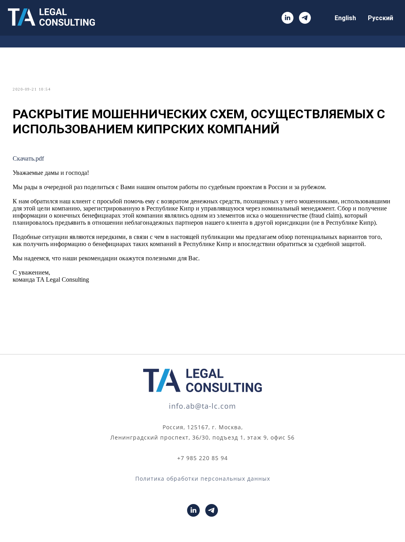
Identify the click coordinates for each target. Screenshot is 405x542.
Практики (189, 14)
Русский (380, 18)
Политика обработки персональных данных (202, 478)
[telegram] (305, 18)
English (345, 18)
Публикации (234, 14)
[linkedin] (287, 18)
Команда (149, 14)
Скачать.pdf (28, 158)
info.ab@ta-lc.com (202, 406)
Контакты (204, 21)
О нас (114, 14)
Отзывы (163, 21)
